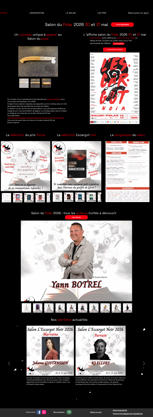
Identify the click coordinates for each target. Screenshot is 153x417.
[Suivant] (144, 364)
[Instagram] (44, 412)
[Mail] (69, 412)
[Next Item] (53, 61)
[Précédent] (9, 364)
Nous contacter (59, 412)
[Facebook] (39, 412)
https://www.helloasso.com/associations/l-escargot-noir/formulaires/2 (35, 118)
